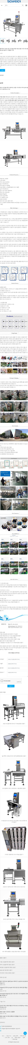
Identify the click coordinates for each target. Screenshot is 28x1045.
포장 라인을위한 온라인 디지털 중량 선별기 (14, 723)
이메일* (2, 659)
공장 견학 (15, 1036)
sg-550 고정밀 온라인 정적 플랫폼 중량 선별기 (14, 756)
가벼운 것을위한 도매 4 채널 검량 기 (14, 854)
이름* (1, 663)
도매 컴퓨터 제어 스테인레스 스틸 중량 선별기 (14, 788)
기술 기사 (8, 1036)
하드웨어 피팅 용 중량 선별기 (7, 973)
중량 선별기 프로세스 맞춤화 (7, 1012)
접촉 (24, 1037)
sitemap (15, 1039)
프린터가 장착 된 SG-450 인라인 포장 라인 (14, 887)
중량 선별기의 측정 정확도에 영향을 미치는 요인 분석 (13, 1016)
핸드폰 (1, 668)
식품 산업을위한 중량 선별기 (7, 962)
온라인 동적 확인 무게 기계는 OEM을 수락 (14, 919)
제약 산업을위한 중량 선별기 (7, 964)
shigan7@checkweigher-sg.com (11, 1028)
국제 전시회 (23, 1036)
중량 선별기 (18, 1037)
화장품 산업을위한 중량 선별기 (8, 967)
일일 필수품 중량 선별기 (6, 970)
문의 (3, 70)
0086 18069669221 (7, 1026)
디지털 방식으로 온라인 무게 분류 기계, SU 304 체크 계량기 (14, 821)
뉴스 (3, 1036)
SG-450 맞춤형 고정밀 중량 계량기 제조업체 (14, 951)
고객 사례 (7, 1037)
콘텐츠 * (2, 672)
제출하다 (11, 686)
